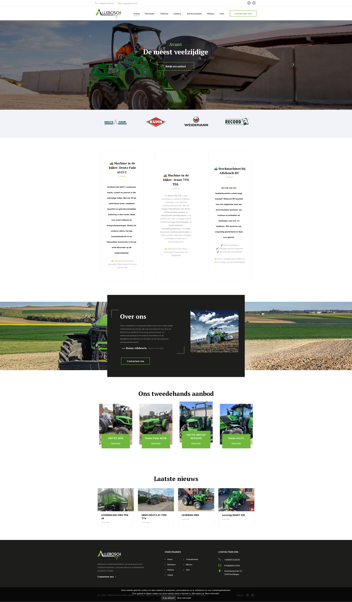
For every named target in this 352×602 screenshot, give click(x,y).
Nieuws (210, 13)
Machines (149, 13)
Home (137, 13)
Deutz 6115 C (236, 438)
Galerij (170, 575)
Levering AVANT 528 (233, 515)
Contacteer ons (243, 13)
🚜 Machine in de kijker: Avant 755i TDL (176, 179)
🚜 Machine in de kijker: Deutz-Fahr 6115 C (122, 167)
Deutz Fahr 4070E (156, 438)
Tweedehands (192, 559)
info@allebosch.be (130, 3)
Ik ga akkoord (168, 598)
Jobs (221, 13)
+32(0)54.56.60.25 (106, 3)
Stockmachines (194, 13)
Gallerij (177, 13)
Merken (164, 13)
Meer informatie (184, 598)
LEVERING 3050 (190, 515)
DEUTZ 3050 (115, 438)
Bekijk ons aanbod (175, 66)
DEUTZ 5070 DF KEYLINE (196, 436)
